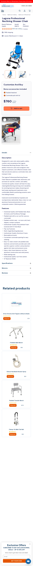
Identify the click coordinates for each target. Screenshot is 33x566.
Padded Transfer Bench (16, 400)
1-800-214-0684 (26, 6)
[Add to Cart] (7, 318)
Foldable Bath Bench (16, 342)
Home (4, 14)
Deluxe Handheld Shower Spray (16, 371)
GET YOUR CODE (16, 561)
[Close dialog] (30, 544)
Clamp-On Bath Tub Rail (16, 429)
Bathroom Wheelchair (24, 14)
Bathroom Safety (12, 14)
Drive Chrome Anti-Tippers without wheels (16, 314)
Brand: (4, 24)
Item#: (17, 24)
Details (4, 153)
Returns (5, 268)
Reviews (5, 273)
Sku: (24, 24)
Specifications (7, 263)
